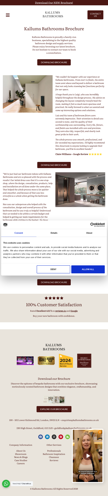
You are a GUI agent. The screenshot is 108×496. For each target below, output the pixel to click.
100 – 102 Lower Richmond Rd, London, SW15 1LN (34, 420)
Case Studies (20, 460)
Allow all (88, 269)
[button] (87, 456)
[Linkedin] (47, 437)
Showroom (20, 454)
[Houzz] (67, 437)
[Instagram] (54, 437)
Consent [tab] (18, 233)
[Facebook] (40, 437)
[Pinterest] (60, 437)
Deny (53, 269)
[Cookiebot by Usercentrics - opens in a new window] (92, 225)
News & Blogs (21, 457)
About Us (20, 450)
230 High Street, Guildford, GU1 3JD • (35, 428)
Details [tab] (54, 233)
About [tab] (89, 233)
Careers (21, 463)
